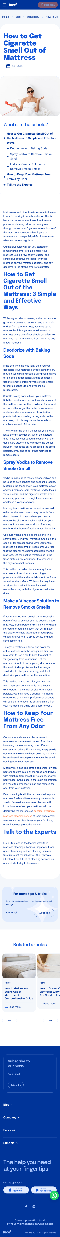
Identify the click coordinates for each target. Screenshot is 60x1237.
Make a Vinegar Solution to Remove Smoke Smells (28, 166)
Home (5, 16)
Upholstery (33, 16)
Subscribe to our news (19, 1064)
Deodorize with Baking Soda (28, 148)
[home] (12, 5)
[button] (9, 1020)
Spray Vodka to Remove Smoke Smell (31, 156)
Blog (18, 16)
